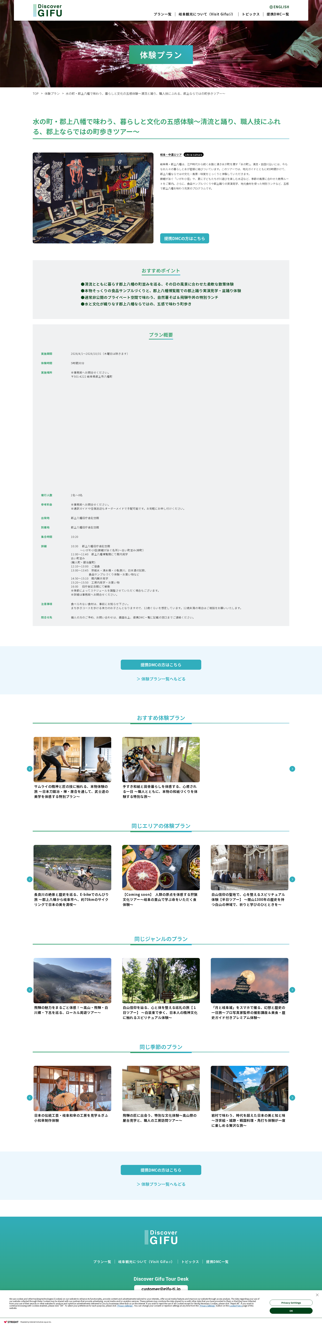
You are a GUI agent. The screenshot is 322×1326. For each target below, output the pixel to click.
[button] (30, 769)
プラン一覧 (163, 14)
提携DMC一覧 (278, 14)
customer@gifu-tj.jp (161, 1289)
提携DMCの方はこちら (184, 238)
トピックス (251, 14)
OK (291, 1310)
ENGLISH (281, 7)
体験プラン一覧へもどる (161, 678)
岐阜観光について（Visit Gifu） (207, 14)
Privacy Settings (291, 1302)
